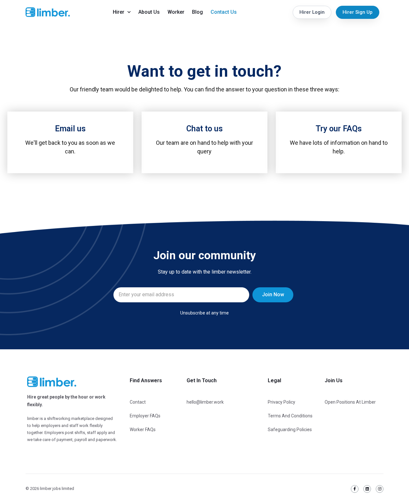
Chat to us (204, 128)
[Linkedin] (367, 489)
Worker (175, 12)
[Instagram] (379, 489)
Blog (197, 12)
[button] (312, 12)
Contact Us (224, 12)
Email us (70, 128)
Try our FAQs (339, 128)
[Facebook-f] (355, 489)
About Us (149, 12)
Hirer (118, 12)
